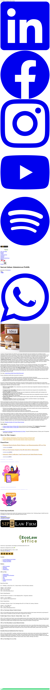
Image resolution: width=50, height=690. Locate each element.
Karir (4, 578)
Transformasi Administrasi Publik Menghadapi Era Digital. (14, 431)
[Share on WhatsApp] (25, 321)
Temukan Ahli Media (7, 561)
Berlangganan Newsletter (5, 517)
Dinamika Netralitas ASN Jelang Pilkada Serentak (14, 422)
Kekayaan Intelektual (7, 560)
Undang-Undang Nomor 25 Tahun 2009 (11, 427)
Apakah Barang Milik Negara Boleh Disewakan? (14, 373)
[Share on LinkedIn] (2, 272)
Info (4, 577)
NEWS (9, 270)
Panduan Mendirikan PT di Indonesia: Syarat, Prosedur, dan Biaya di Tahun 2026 (18, 438)
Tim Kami (2, 255)
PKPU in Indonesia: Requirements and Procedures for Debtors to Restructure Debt (19, 437)
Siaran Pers (2, 258)
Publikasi (2, 256)
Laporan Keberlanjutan (7, 579)
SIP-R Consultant (6, 566)
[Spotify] (25, 245)
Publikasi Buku (6, 569)
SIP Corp (8, 550)
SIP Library (5, 568)
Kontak (1, 264)
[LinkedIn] (25, 49)
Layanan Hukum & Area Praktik (9, 559)
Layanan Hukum (3, 254)
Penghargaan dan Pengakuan (8, 575)
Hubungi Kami (3, 516)
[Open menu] (5, 263)
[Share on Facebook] (1, 272)
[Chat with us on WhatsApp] (25, 688)
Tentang (2, 253)
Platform (2, 259)
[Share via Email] (1, 323)
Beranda (2, 252)
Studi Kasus (7, 258)
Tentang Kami (5, 574)
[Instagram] (25, 147)
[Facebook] (25, 98)
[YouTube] (25, 196)
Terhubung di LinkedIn (4, 518)
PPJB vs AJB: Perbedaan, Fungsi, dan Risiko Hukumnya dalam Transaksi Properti (19, 439)
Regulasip (5, 567)
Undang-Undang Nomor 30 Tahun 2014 (11, 426)
